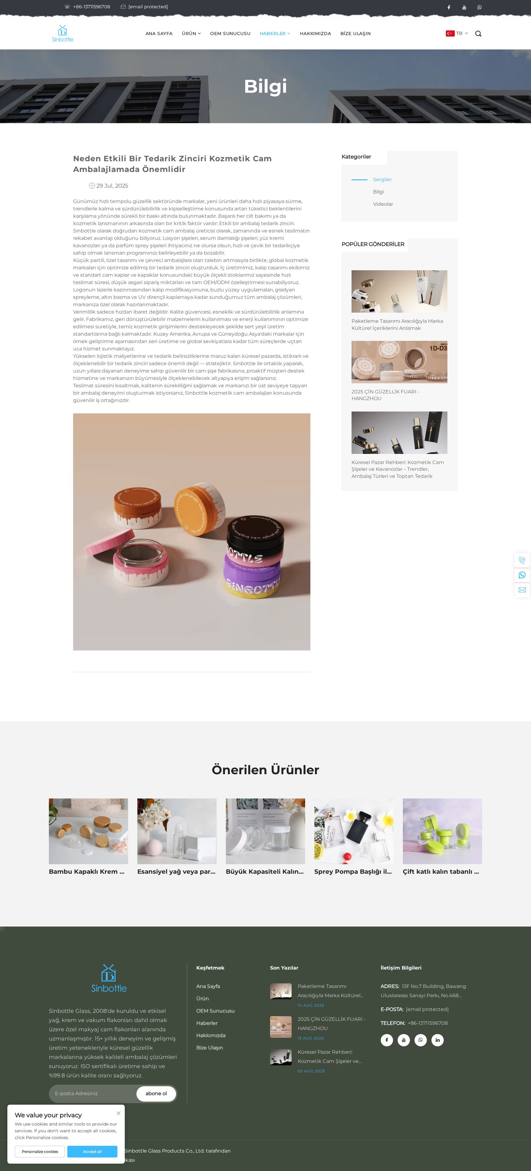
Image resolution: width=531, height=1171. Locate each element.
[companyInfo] (65, 33)
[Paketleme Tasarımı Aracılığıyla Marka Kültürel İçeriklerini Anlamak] (399, 291)
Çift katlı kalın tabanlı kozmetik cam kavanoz (442, 871)
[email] (522, 590)
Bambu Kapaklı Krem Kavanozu (88, 871)
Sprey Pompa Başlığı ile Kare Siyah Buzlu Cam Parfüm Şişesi (354, 871)
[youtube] (464, 7)
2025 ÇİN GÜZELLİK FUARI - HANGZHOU (385, 395)
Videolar (383, 204)
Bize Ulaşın (355, 33)
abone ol (156, 1093)
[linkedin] (437, 1040)
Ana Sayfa (159, 33)
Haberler (273, 33)
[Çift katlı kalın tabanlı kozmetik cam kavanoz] (442, 831)
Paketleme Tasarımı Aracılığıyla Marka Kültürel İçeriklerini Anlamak (397, 324)
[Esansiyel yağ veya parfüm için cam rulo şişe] (177, 831)
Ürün (189, 33)
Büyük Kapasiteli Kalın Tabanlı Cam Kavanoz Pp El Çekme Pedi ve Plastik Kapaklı (265, 871)
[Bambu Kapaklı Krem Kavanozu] (88, 831)
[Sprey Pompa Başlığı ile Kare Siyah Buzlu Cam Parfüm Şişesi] (354, 831)
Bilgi (378, 192)
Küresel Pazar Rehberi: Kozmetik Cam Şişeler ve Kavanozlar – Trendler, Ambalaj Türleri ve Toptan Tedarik (398, 469)
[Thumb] (284, 991)
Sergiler (382, 179)
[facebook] (448, 7)
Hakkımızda (315, 33)
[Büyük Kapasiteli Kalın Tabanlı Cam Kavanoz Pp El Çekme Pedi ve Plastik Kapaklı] (265, 831)
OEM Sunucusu (230, 33)
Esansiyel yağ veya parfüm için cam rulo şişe (177, 871)
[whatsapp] (479, 7)
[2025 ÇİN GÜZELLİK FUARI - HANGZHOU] (399, 362)
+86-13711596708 (91, 7)
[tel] (522, 560)
